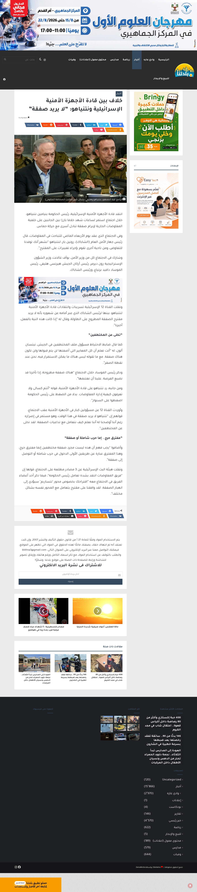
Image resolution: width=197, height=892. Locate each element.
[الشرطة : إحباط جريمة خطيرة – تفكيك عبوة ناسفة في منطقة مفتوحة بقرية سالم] (133, 727)
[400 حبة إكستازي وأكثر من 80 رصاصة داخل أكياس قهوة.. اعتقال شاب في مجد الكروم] (106, 663)
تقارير (178, 814)
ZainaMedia (140, 867)
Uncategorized (171, 779)
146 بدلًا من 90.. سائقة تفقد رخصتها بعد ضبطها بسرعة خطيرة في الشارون (73, 677)
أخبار (137, 60)
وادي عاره (149, 60)
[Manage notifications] (190, 885)
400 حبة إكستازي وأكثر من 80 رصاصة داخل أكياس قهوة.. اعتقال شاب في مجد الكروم (106, 677)
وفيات (72, 60)
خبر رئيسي (175, 820)
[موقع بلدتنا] (184, 70)
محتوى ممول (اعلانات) (93, 60)
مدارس (114, 60)
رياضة (126, 60)
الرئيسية (163, 60)
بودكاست (175, 807)
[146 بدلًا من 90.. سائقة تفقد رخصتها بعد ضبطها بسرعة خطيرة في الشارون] (70, 663)
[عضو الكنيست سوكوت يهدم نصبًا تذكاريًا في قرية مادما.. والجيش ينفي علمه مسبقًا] (107, 728)
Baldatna (157, 867)
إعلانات (176, 800)
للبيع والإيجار (161, 78)
